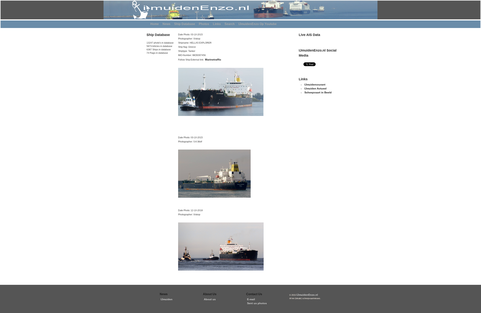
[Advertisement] (158, 80)
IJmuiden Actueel (315, 88)
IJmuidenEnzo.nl (307, 294)
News (166, 24)
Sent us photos (257, 303)
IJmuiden (166, 299)
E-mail (251, 299)
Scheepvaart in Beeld (318, 92)
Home (154, 24)
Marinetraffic (213, 59)
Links (217, 24)
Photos (204, 24)
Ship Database (184, 24)
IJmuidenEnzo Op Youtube (257, 24)
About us (210, 299)
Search (230, 24)
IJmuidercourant (314, 84)
